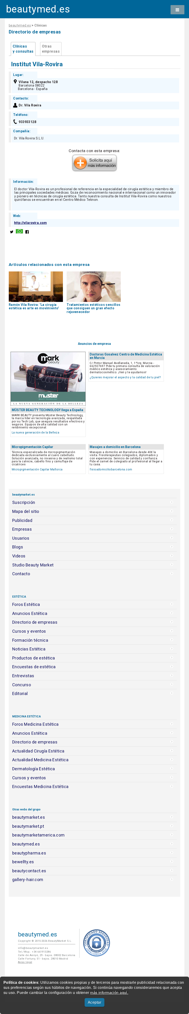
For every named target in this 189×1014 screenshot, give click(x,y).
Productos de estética (33, 658)
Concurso (21, 684)
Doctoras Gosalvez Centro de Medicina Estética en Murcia (126, 356)
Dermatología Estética (33, 768)
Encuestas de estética (34, 666)
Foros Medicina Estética (35, 724)
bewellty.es (23, 861)
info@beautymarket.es (33, 948)
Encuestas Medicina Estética (40, 786)
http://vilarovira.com (30, 223)
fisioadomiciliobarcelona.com (111, 469)
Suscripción (23, 502)
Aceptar (94, 1002)
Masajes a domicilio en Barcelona (115, 447)
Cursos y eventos (29, 631)
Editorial (20, 693)
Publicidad (22, 520)
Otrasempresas (51, 49)
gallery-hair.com (27, 879)
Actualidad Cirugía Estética (38, 751)
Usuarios (20, 538)
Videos (19, 556)
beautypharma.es (29, 853)
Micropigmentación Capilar (32, 447)
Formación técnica (30, 640)
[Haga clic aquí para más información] (94, 170)
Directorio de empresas (35, 622)
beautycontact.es (29, 870)
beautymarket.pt (28, 826)
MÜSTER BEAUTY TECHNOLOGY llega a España (47, 410)
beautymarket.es (28, 817)
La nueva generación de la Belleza (35, 432)
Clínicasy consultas (23, 49)
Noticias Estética (28, 649)
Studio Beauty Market (33, 565)
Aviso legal (25, 962)
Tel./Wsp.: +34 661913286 (34, 951)
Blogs (17, 547)
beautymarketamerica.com (38, 835)
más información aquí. (109, 993)
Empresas (22, 529)
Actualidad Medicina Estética (40, 759)
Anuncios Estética (29, 613)
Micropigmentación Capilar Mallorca (37, 469)
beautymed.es (38, 9)
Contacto (21, 573)
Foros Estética (26, 604)
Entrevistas (23, 675)
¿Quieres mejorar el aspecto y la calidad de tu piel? (125, 377)
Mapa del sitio (25, 511)
